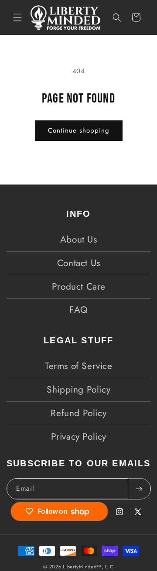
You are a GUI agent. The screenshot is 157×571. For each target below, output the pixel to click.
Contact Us (78, 263)
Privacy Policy (78, 436)
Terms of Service (79, 366)
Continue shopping (78, 130)
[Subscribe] (139, 489)
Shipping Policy (78, 389)
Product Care (79, 286)
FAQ (78, 309)
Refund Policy (78, 413)
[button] (17, 17)
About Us (78, 239)
